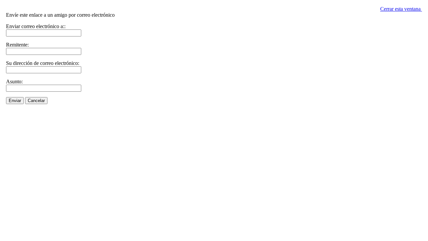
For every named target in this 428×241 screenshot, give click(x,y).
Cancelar (36, 100)
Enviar (15, 100)
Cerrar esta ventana (401, 9)
